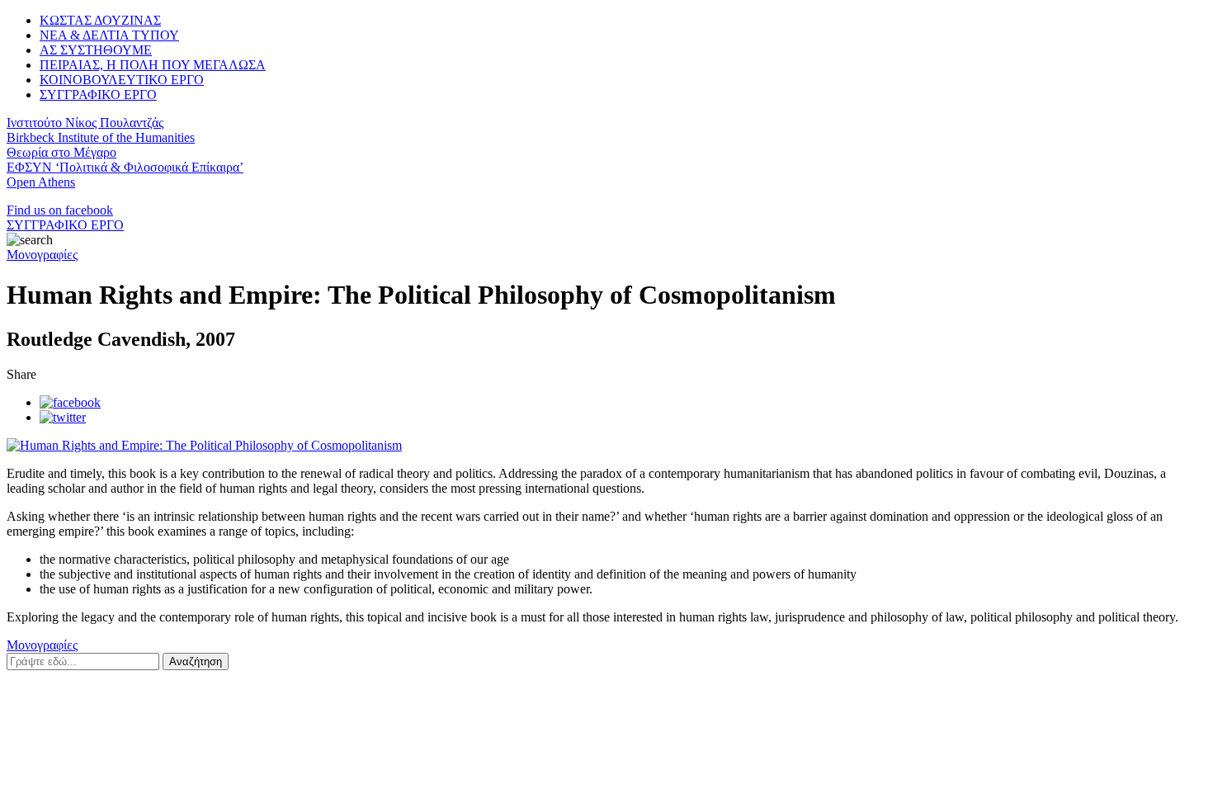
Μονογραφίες (42, 255)
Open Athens (41, 182)
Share (21, 374)
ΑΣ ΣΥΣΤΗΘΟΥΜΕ (96, 50)
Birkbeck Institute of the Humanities (101, 137)
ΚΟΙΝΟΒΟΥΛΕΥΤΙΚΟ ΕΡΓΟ (122, 80)
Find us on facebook (60, 210)
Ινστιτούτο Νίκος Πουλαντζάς (85, 123)
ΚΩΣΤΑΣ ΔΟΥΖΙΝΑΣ (100, 20)
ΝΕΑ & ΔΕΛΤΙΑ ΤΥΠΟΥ (109, 35)
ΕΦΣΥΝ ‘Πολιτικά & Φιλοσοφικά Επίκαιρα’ (125, 167)
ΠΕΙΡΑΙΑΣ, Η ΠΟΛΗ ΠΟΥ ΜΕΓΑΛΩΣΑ (153, 65)
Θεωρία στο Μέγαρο (61, 152)
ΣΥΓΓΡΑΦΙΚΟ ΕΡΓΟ (98, 94)
